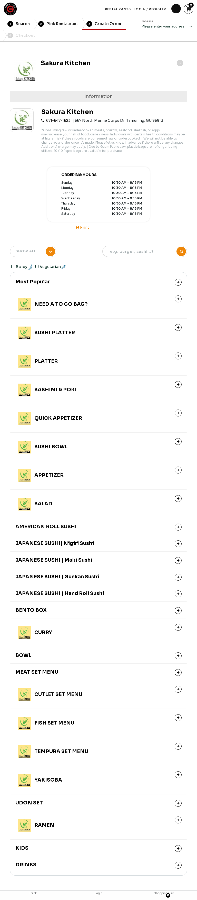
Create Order (105, 23)
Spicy (22, 266)
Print (84, 227)
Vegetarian (51, 266)
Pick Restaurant (59, 23)
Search (20, 23)
